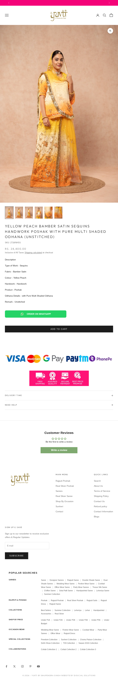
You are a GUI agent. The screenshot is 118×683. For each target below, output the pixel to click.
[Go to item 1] (9, 212)
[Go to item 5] (48, 212)
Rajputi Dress (69, 633)
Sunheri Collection (69, 640)
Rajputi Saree (73, 580)
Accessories (46, 614)
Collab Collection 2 (69, 649)
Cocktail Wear (88, 630)
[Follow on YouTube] (38, 666)
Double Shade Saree (91, 580)
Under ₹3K (70, 620)
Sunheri (59, 506)
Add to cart (59, 329)
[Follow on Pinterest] (30, 666)
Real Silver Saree (64, 496)
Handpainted (98, 610)
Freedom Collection (49, 640)
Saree (43, 580)
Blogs (96, 516)
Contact (59, 511)
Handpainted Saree (84, 591)
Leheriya (77, 610)
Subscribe (16, 556)
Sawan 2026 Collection (88, 643)
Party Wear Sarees (81, 587)
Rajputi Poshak (63, 481)
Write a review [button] (59, 450)
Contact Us (99, 501)
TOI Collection (69, 643)
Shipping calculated (33, 252)
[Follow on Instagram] (22, 666)
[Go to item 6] (58, 212)
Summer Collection (52, 594)
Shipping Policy (101, 496)
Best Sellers (46, 610)
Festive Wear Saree (86, 584)
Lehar (87, 610)
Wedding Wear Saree (66, 584)
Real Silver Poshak (65, 486)
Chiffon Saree (50, 591)
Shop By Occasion (64, 501)
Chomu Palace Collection (90, 640)
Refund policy (100, 506)
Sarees (59, 491)
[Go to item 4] (38, 212)
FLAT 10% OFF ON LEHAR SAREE (64, 3)
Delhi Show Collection (50, 643)
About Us (98, 486)
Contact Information (103, 511)
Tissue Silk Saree (99, 587)
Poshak (44, 600)
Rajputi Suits (92, 600)
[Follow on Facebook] (6, 666)
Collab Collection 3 (88, 649)
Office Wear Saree (62, 587)
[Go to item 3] (29, 212)
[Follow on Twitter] (14, 666)
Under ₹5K (95, 620)
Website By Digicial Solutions (78, 675)
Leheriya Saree (102, 591)
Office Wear (55, 633)
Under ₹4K (83, 620)
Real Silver (59, 614)
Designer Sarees (57, 580)
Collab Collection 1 (49, 649)
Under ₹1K (45, 620)
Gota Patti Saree (66, 591)
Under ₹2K (58, 620)
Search (97, 481)
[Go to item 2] (19, 212)
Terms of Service (102, 491)
